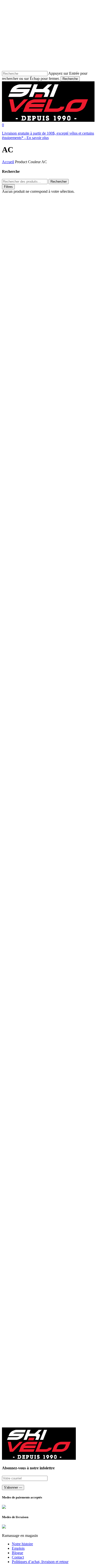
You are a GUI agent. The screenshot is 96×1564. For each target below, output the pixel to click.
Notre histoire (22, 1544)
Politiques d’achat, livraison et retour (40, 1562)
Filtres (8, 187)
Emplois (18, 1548)
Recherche (70, 79)
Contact (18, 1557)
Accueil (8, 162)
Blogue (17, 1553)
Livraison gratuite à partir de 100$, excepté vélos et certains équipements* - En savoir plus (48, 135)
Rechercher (58, 181)
